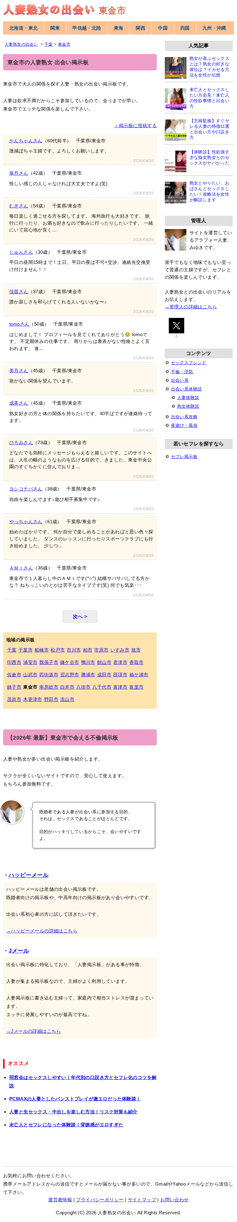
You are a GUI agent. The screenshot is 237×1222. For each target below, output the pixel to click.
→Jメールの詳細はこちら (33, 1031)
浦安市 (30, 662)
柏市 (88, 650)
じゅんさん (21, 252)
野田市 (51, 699)
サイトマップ (142, 1199)
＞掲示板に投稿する (135, 125)
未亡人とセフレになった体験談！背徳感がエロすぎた (66, 1124)
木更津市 (32, 699)
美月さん (18, 370)
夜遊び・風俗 (184, 425)
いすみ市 (120, 650)
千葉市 (26, 650)
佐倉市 (14, 674)
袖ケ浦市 (138, 674)
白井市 (67, 687)
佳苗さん (18, 291)
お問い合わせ (174, 1199)
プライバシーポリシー (99, 1199)
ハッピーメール (28, 875)
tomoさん (19, 324)
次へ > (80, 616)
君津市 (120, 662)
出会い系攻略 (184, 416)
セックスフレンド (188, 362)
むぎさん (18, 205)
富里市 (136, 687)
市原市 (101, 650)
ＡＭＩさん (21, 567)
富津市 (120, 687)
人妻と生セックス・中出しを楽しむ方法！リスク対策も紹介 (73, 1111)
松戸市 (58, 650)
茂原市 (14, 699)
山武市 (30, 674)
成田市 (104, 674)
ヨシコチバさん (26, 488)
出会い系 (180, 380)
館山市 (104, 662)
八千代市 (101, 687)
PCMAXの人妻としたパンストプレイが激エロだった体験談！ (75, 1098)
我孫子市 (48, 662)
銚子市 (14, 687)
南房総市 (48, 687)
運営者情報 (60, 1199)
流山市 (67, 699)
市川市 (74, 650)
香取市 (136, 662)
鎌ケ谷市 (69, 662)
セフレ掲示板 (184, 456)
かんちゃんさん (26, 140)
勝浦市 (88, 674)
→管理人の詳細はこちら (191, 306)
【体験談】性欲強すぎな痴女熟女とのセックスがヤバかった (209, 157)
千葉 (12, 650)
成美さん (18, 403)
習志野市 (69, 674)
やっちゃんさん (26, 521)
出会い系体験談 (186, 388)
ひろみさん (21, 442)
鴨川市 (88, 662)
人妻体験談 (188, 397)
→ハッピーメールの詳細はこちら (41, 930)
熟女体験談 (188, 406)
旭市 (136, 650)
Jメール (19, 951)
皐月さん (18, 173)
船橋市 (42, 650)
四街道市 (48, 674)
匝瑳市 (120, 674)
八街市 (83, 687)
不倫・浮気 (182, 371)
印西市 (14, 662)
